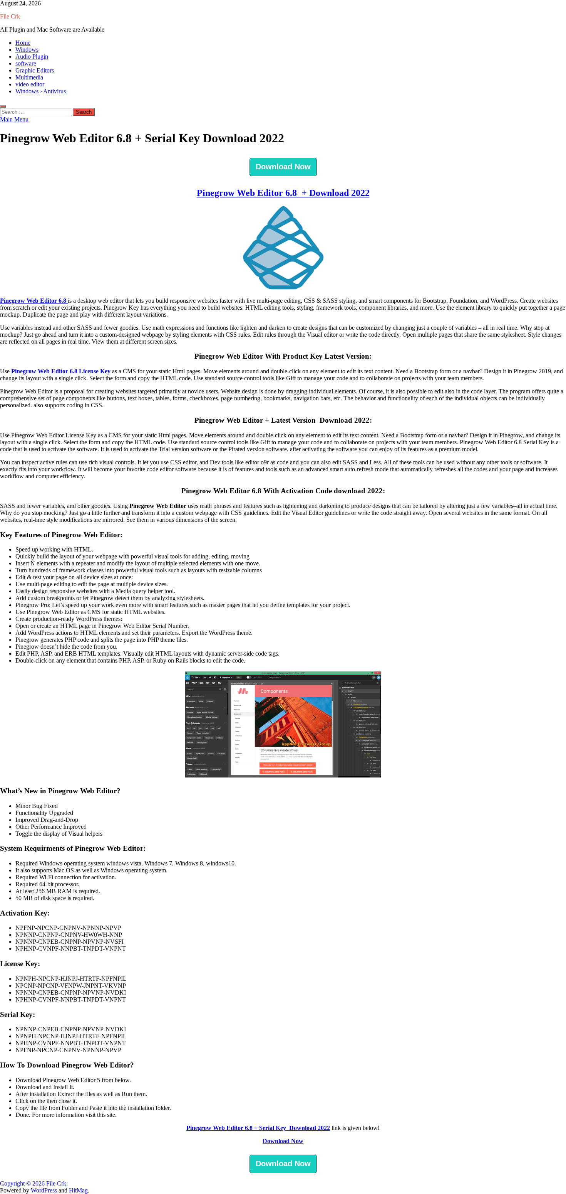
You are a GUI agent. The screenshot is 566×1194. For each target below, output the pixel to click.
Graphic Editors (34, 70)
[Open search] (3, 106)
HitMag (78, 1190)
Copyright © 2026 (23, 1183)
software (25, 63)
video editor (29, 84)
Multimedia (29, 77)
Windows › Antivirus (40, 91)
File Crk (10, 16)
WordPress (44, 1190)
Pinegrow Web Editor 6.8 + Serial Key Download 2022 (258, 1128)
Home (22, 42)
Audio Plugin (31, 56)
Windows (27, 49)
